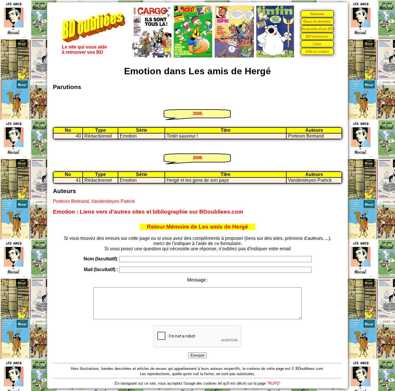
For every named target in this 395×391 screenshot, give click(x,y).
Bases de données (317, 21)
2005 (197, 113)
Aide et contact (317, 51)
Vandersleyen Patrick (113, 201)
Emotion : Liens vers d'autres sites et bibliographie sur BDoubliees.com (148, 212)
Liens (317, 44)
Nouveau (317, 14)
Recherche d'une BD (317, 29)
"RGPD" (273, 383)
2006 (197, 157)
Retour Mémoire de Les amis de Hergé (197, 227)
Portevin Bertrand (71, 201)
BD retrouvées (317, 36)
